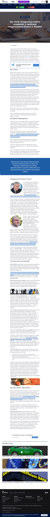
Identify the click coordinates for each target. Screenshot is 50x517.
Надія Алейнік (14, 45)
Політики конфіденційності (20, 515)
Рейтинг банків (40, 499)
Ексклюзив (44, 4)
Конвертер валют (5, 499)
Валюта (9, 4)
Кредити (30, 4)
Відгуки (38, 500)
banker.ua (35, 505)
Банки (15, 4)
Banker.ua (28, 56)
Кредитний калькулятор (18, 497)
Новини (4, 4)
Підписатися (36, 65)
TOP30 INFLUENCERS (24, 1)
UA (36, 1)
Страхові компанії (22, 4)
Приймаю (44, 515)
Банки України (40, 497)
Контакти (15, 492)
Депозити (37, 4)
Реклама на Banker (21, 492)
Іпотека (15, 501)
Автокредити (16, 499)
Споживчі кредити (17, 500)
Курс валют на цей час (6, 497)
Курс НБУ (4, 500)
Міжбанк (4, 501)
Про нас (11, 492)
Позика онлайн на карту (30, 497)
